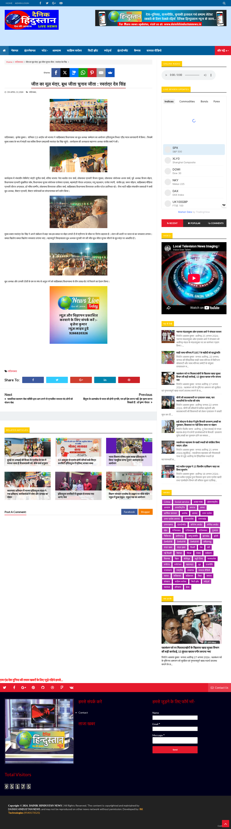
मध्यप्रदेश (212, 558)
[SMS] (74, 72)
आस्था (194, 513)
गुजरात (215, 530)
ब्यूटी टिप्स (199, 558)
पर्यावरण (208, 553)
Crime (167, 501)
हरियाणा (178, 587)
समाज (209, 575)
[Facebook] (55, 72)
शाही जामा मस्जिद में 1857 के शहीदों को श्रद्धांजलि (198, 352)
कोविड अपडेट (212, 524)
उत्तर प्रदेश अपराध (172, 518)
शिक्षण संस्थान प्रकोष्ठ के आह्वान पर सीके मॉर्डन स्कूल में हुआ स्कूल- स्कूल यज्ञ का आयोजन (129, 495)
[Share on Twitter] (57, 379)
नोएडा (189, 553)
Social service (182, 501)
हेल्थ (187, 587)
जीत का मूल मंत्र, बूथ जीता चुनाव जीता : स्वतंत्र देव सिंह (78, 83)
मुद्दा (199, 564)
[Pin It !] (129, 379)
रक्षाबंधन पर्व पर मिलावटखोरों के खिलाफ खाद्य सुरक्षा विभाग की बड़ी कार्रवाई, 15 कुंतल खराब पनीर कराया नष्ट (198, 376)
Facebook (129, 511)
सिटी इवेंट (195, 581)
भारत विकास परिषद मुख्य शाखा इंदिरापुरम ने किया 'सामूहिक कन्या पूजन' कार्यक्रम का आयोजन (127, 460)
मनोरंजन (177, 564)
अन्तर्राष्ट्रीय (180, 507)
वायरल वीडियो (204, 570)
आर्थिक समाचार (170, 513)
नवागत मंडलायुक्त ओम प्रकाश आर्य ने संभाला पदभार (198, 331)
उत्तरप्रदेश (188, 518)
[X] (64, 72)
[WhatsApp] (83, 72)
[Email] (101, 72)
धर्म (208, 547)
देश (201, 547)
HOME (9, 3)
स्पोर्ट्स (206, 581)
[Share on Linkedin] (105, 379)
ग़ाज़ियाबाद (19, 62)
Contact (83, 712)
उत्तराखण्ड (168, 524)
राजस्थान (168, 570)
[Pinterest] (92, 72)
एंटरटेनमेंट (181, 524)
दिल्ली (192, 547)
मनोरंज (167, 564)
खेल (165, 530)
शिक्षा (200, 575)
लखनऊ (190, 570)
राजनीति (209, 564)
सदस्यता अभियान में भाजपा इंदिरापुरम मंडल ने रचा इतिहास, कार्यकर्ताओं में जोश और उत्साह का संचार (27, 494)
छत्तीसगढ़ (180, 535)
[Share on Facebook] (33, 379)
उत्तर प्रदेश (207, 513)
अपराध (192, 507)
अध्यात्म (167, 507)
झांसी (216, 535)
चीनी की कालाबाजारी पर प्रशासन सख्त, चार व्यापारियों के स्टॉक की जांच (195, 399)
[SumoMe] (110, 72)
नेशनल (179, 553)
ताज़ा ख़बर (181, 547)
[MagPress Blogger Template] (32, 26)
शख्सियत (177, 575)
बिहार (177, 558)
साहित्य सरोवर (180, 581)
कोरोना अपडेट (196, 524)
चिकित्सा (167, 535)
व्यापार (166, 575)
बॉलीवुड (187, 558)
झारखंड (206, 535)
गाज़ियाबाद (189, 530)
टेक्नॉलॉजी (168, 541)
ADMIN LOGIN (22, 3)
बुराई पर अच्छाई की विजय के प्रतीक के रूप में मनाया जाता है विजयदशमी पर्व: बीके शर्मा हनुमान (27, 461)
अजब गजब (198, 501)
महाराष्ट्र (189, 564)
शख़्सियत (189, 575)
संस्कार (167, 581)
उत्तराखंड (202, 518)
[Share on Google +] (81, 379)
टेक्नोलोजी (194, 541)
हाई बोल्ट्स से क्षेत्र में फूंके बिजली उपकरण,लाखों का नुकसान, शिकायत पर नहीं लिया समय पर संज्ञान (198, 423)
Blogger (145, 511)
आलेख (184, 513)
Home (9, 62)
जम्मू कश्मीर (193, 535)
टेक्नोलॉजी (181, 541)
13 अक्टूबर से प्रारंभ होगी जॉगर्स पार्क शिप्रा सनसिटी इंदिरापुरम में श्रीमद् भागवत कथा (77, 461)
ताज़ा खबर (168, 547)
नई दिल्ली (168, 553)
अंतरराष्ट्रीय (212, 501)
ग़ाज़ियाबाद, (32, 92)
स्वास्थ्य (167, 587)
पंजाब (198, 553)
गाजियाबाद (176, 530)
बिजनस (167, 558)
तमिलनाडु (207, 541)
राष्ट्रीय (179, 570)
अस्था (202, 507)
